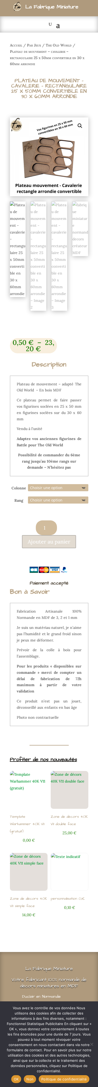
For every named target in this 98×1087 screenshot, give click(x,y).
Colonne (18, 488)
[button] (80, 126)
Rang (18, 500)
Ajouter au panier (49, 541)
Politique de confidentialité (64, 1079)
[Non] (91, 1044)
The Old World (59, 45)
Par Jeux (34, 45)
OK (16, 1079)
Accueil (16, 45)
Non (29, 1079)
